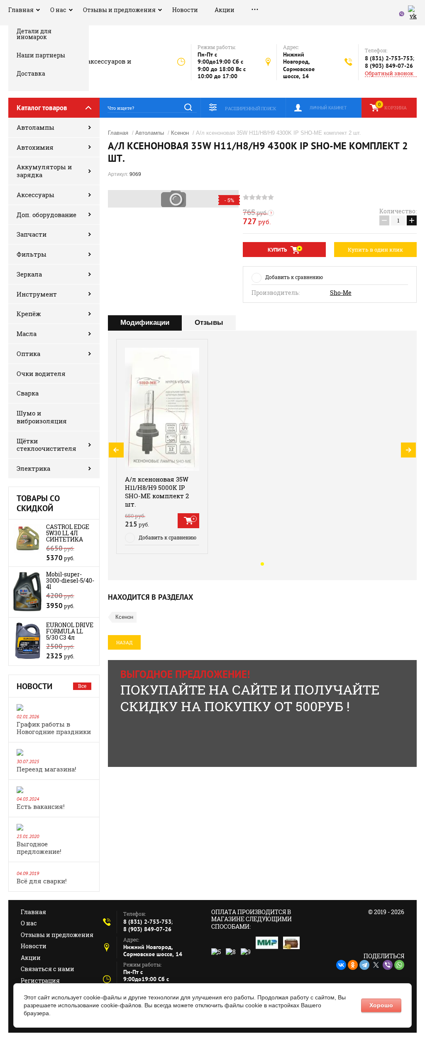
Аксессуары (35, 194)
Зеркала (29, 274)
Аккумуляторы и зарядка (44, 171)
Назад (124, 642)
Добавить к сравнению (294, 277)
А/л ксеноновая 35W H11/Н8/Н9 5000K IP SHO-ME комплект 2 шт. (157, 491)
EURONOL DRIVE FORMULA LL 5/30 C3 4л (69, 631)
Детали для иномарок (34, 34)
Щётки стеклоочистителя (46, 445)
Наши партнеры (41, 55)
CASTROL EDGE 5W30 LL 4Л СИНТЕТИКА (67, 533)
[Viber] (388, 965)
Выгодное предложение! (39, 848)
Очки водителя (41, 373)
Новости (185, 10)
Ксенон (180, 133)
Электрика (33, 468)
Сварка (28, 393)
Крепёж (29, 313)
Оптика (28, 353)
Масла (27, 333)
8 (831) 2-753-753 (389, 58)
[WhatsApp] (399, 965)
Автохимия (35, 147)
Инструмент (37, 294)
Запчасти (31, 234)
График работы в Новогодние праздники (54, 728)
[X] (376, 965)
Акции (224, 10)
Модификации (144, 322)
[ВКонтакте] (341, 965)
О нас (58, 10)
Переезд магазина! (46, 769)
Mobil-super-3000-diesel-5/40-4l (70, 580)
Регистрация (40, 980)
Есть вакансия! (41, 806)
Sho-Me (341, 293)
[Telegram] (364, 965)
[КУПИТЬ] (188, 520)
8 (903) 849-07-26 (389, 65)
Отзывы (209, 322)
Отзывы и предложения (119, 10)
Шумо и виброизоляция (42, 417)
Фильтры (31, 254)
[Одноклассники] (353, 965)
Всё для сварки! (42, 881)
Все (82, 685)
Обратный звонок (389, 73)
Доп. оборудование (46, 214)
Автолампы (35, 127)
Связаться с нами (47, 969)
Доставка (31, 73)
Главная (21, 10)
